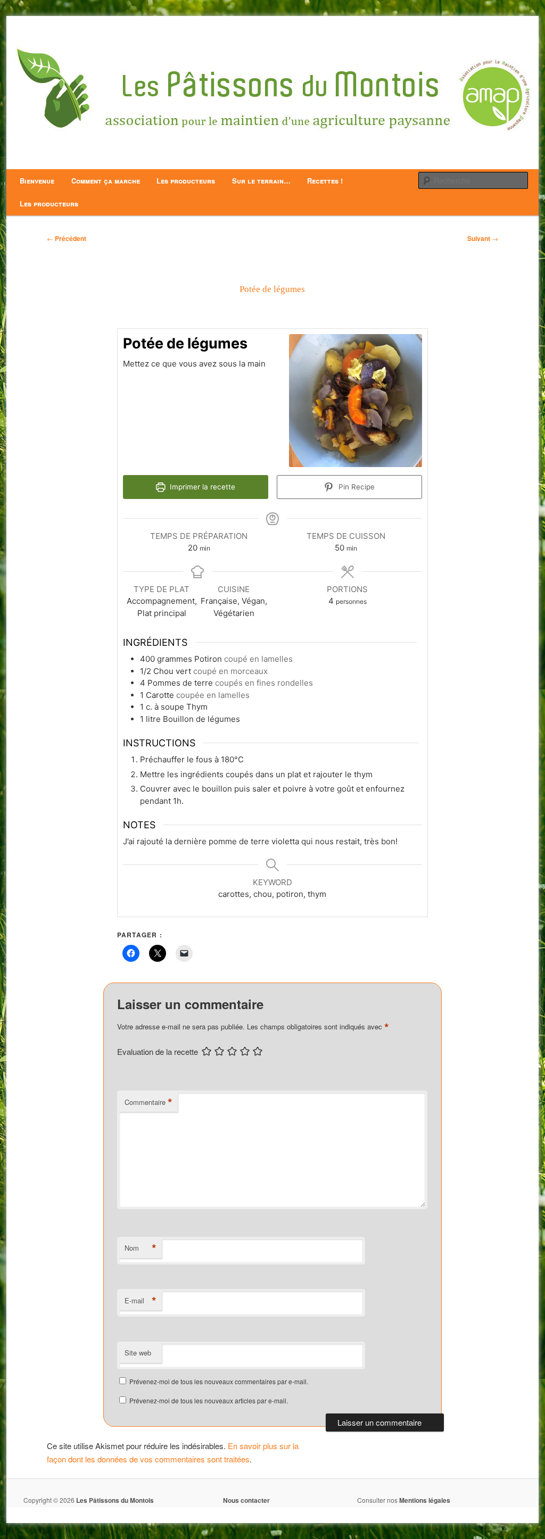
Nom (140, 1248)
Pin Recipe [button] (355, 487)
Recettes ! (325, 181)
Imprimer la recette (201, 487)
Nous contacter (246, 1500)
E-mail (140, 1300)
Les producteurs (185, 181)
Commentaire (148, 1102)
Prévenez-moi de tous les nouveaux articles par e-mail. (208, 1400)
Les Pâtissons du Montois (115, 1500)
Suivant (482, 238)
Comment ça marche (105, 181)
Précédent (66, 238)
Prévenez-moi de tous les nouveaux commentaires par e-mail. (218, 1381)
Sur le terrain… (261, 181)
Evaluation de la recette (157, 1051)
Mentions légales (424, 1500)
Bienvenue (37, 181)
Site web (138, 1352)
